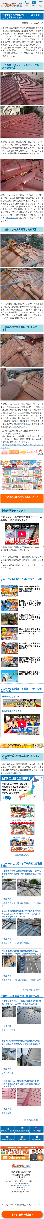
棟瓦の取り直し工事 (23, 424)
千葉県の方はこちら (22, 838)
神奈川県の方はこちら (22, 820)
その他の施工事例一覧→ (33, 990)
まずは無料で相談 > (22, 1214)
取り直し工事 (12, 218)
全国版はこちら (22, 855)
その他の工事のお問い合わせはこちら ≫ (23, 498)
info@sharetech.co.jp (23, 1185)
